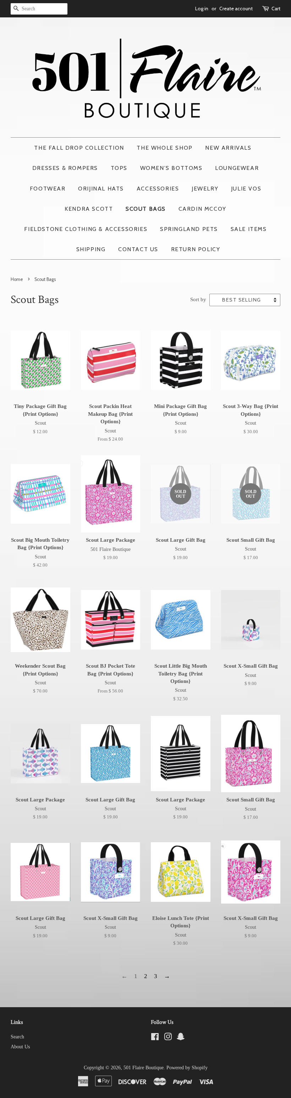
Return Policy (195, 249)
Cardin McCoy (202, 208)
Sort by (198, 299)
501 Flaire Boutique (143, 1067)
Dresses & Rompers (65, 168)
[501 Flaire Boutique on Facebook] (155, 1038)
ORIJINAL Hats (101, 188)
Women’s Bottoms (171, 168)
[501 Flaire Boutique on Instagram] (168, 1038)
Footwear (48, 188)
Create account (236, 8)
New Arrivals (228, 147)
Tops (119, 168)
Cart (275, 8)
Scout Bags (146, 208)
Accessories (158, 188)
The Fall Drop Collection (79, 147)
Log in (201, 8)
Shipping (91, 249)
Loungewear (237, 168)
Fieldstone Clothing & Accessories (85, 229)
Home (17, 279)
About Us (20, 1046)
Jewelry (205, 188)
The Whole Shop (164, 147)
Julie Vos (246, 188)
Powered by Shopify (187, 1067)
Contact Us (138, 249)
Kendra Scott (89, 208)
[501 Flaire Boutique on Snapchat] (181, 1038)
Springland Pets (189, 229)
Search (17, 1036)
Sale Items (249, 229)
